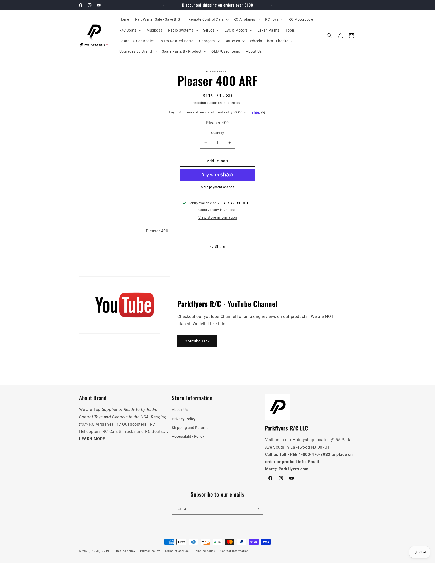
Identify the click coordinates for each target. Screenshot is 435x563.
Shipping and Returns (190, 428)
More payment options (217, 187)
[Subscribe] (257, 509)
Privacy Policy (184, 419)
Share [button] (220, 247)
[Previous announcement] (163, 5)
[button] (207, 19)
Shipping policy (204, 551)
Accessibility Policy (188, 436)
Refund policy (125, 551)
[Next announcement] (271, 5)
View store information (217, 217)
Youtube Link (197, 341)
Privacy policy (150, 551)
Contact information (234, 551)
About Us (180, 410)
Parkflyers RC (101, 551)
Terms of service (177, 551)
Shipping (199, 103)
